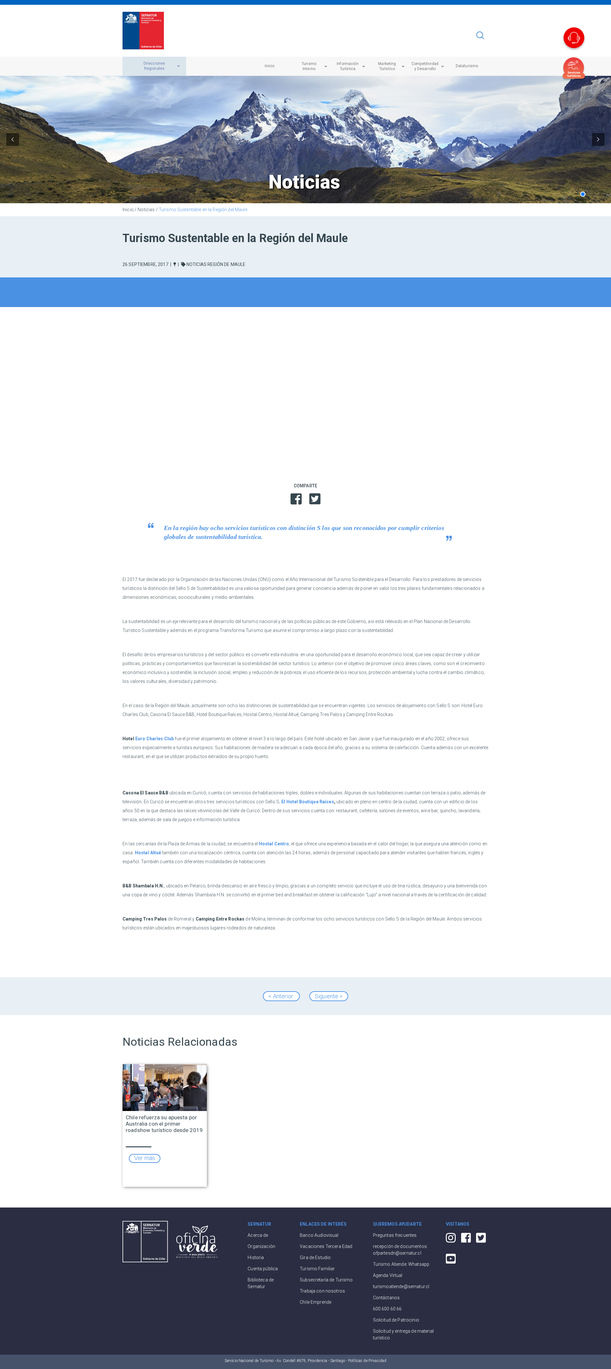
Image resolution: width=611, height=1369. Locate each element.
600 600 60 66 (387, 1308)
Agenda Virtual (388, 1275)
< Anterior (281, 996)
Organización (261, 1246)
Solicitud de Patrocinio (396, 1319)
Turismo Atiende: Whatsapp (401, 1264)
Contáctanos (386, 1297)
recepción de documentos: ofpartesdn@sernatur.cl (400, 1250)
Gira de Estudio (315, 1257)
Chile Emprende (315, 1302)
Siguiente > (329, 996)
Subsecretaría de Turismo (326, 1279)
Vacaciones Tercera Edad (326, 1246)
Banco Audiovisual (319, 1235)
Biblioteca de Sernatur (261, 1283)
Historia (256, 1257)
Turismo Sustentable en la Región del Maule (203, 209)
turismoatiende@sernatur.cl (401, 1286)
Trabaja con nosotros (322, 1291)
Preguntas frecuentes (395, 1235)
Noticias (146, 209)
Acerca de (258, 1235)
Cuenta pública (263, 1268)
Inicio (128, 209)
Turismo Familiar (317, 1268)
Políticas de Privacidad (367, 1360)
